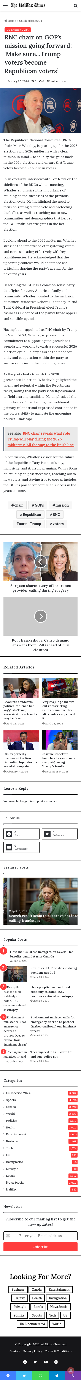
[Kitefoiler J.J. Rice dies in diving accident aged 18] (15, 974)
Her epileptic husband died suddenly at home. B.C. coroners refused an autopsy (51, 991)
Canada (11, 1106)
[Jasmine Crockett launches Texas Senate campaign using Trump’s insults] (60, 740)
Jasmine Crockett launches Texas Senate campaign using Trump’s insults (59, 760)
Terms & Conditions (58, 1351)
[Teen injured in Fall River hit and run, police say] (15, 1058)
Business (12, 1141)
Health (10, 1127)
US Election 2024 (30, 20)
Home (11, 20)
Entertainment (16, 1134)
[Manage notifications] (70, 1370)
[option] (40, 901)
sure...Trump (30, 524)
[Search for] (75, 7)
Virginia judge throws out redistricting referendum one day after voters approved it (58, 710)
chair (18, 505)
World (10, 1113)
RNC (56, 514)
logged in (26, 801)
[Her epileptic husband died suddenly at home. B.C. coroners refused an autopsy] (15, 998)
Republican (32, 514)
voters (58, 524)
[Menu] (5, 7)
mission (62, 505)
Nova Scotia (15, 1182)
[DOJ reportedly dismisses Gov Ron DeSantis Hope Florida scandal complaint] (21, 740)
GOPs (39, 505)
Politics (11, 1120)
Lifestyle (12, 1168)
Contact (15, 1351)
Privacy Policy (32, 1351)
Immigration (15, 1162)
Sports (11, 1100)
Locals (10, 1175)
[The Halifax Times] (28, 5)
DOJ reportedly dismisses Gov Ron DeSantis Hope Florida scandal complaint (20, 760)
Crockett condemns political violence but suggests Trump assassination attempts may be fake (20, 710)
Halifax (11, 1189)
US (8, 1155)
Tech (9, 1148)
